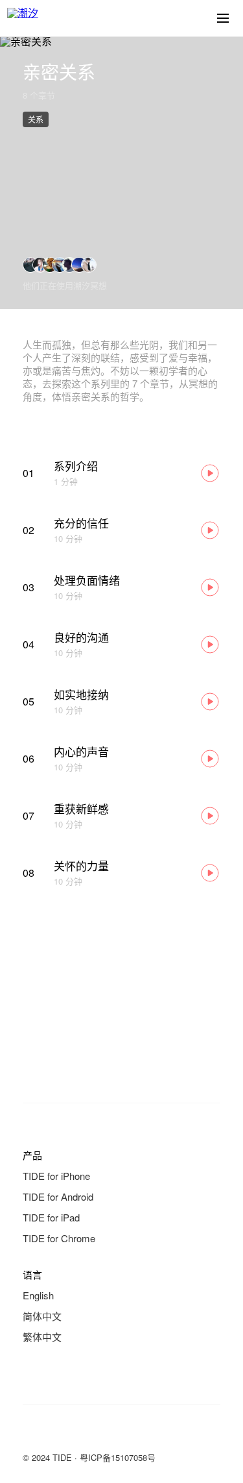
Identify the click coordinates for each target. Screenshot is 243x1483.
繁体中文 (42, 1336)
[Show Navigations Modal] (223, 18)
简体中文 (42, 1316)
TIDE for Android (58, 1196)
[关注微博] (56, 1434)
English (38, 1295)
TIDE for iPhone (56, 1176)
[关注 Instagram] (82, 1434)
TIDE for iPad (51, 1217)
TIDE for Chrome (59, 1238)
